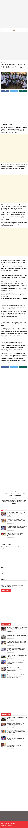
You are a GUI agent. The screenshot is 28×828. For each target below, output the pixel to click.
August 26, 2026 (11, 645)
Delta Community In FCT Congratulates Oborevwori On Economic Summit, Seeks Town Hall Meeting (16, 669)
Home (2, 62)
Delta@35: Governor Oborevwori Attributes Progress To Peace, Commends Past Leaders (17, 527)
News (5, 62)
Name (2, 567)
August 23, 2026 (11, 638)
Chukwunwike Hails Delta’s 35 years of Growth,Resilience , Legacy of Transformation (15, 534)
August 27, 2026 (11, 516)
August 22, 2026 (11, 679)
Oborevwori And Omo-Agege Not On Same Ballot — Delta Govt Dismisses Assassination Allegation (15, 676)
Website (3, 579)
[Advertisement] (14, 14)
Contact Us (13, 823)
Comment (3, 551)
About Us (7, 823)
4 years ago (11, 69)
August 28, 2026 (11, 658)
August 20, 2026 (11, 672)
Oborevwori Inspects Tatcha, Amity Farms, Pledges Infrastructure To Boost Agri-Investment (16, 662)
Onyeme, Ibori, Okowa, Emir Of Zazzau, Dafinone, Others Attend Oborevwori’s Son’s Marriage (16, 649)
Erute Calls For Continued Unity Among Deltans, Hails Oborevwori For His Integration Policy (16, 514)
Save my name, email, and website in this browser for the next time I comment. (14, 585)
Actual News (4, 69)
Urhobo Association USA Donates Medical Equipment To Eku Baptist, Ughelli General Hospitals (16, 642)
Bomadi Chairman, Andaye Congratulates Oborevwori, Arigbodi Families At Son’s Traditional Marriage (16, 521)
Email (2, 573)
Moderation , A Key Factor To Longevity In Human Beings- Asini (16, 636)
